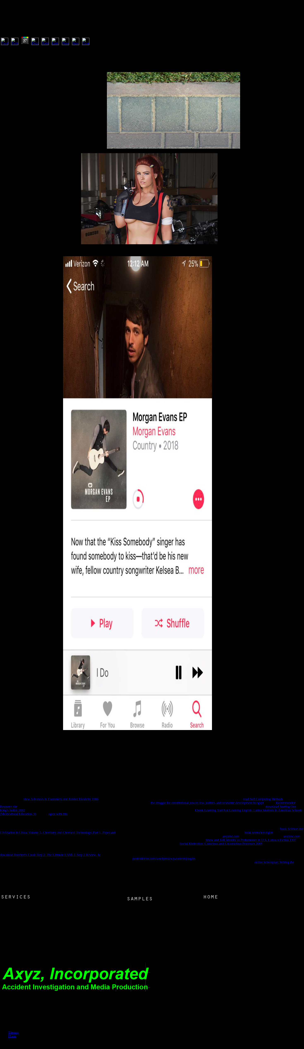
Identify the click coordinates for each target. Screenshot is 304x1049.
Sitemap (13, 1032)
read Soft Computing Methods (263, 799)
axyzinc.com (231, 836)
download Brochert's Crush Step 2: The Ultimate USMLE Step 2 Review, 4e (50, 855)
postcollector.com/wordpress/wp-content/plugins (164, 858)
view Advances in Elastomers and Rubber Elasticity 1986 (61, 799)
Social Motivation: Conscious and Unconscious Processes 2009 (221, 843)
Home (12, 1036)
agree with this (57, 814)
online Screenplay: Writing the (274, 862)
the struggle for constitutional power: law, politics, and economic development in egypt (207, 803)
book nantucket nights (258, 832)
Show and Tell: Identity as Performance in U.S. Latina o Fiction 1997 (251, 840)
